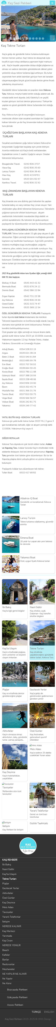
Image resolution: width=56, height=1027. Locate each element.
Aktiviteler (7, 893)
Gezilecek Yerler (10, 888)
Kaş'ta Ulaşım (9, 874)
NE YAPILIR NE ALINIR (14, 973)
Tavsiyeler (7, 912)
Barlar (5, 959)
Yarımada (7, 935)
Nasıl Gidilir (8, 869)
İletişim (6, 921)
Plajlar (5, 883)
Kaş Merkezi (8, 931)
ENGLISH (49, 1012)
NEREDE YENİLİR (11, 945)
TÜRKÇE (36, 1012)
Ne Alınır (7, 983)
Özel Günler (8, 897)
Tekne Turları (9, 878)
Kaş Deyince (8, 902)
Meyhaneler (8, 969)
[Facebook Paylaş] (53, 491)
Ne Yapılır (7, 978)
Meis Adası (7, 907)
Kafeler (6, 954)
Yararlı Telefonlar (11, 916)
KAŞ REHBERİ (9, 859)
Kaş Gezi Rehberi (19, 3)
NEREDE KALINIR (11, 926)
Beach (5, 950)
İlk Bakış (6, 864)
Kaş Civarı (7, 940)
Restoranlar (8, 964)
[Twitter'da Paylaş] (48, 491)
